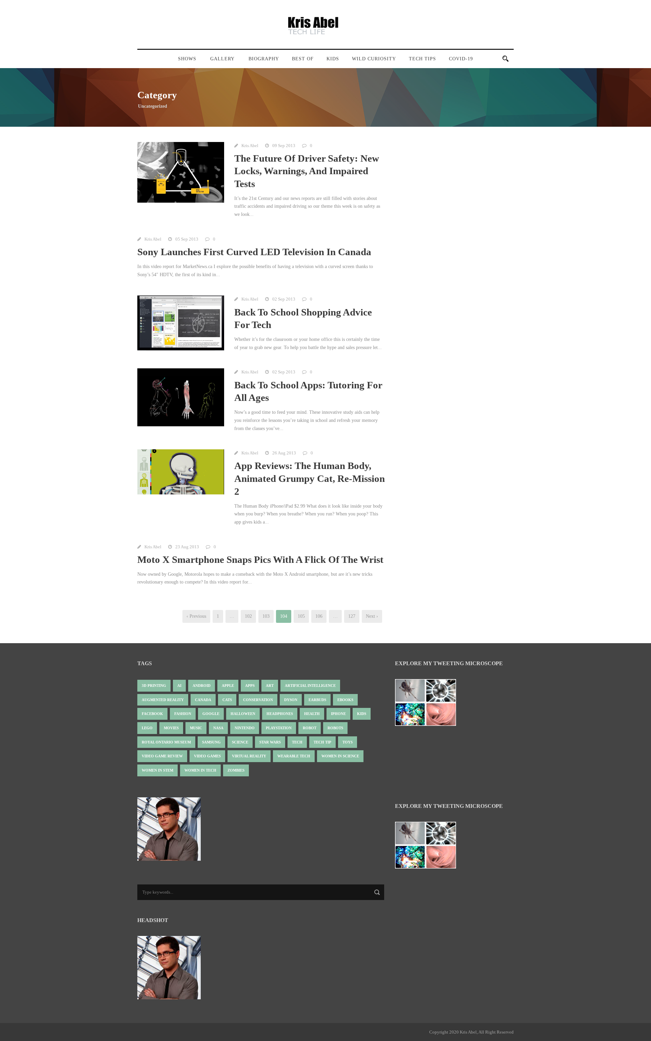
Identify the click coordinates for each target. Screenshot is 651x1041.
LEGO (147, 728)
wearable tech (293, 756)
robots (335, 728)
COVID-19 (461, 58)
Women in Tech (200, 770)
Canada (203, 700)
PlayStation (279, 728)
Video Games (207, 756)
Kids (333, 58)
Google (210, 714)
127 (351, 616)
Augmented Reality (163, 700)
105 (301, 616)
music (196, 728)
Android (202, 685)
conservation (258, 700)
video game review (162, 756)
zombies (236, 770)
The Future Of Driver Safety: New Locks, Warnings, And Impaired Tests (306, 171)
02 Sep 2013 (283, 299)
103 (266, 616)
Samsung (211, 742)
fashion (182, 714)
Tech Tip (322, 742)
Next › (372, 616)
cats (227, 700)
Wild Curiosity (374, 58)
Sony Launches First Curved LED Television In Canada (254, 251)
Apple (228, 685)
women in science (340, 756)
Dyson (290, 700)
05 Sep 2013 (186, 239)
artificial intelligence (310, 685)
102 (248, 616)
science (240, 742)
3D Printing (154, 685)
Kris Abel (249, 145)
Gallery (222, 58)
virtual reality (249, 756)
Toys (347, 742)
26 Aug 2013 (284, 452)
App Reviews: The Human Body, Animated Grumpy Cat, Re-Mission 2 (309, 478)
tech (297, 742)
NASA (218, 728)
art (270, 685)
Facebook (152, 714)
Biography (264, 58)
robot (309, 728)
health (312, 714)
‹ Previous (196, 616)
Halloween (243, 714)
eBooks (345, 700)
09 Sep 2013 (283, 145)
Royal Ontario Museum (166, 742)
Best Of (303, 58)
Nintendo (245, 728)
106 (318, 616)
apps (250, 685)
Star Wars (270, 742)
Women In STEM (157, 770)
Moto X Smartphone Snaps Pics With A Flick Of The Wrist (260, 559)
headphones (280, 714)
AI (179, 685)
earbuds (317, 700)
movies (171, 728)
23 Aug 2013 (187, 546)
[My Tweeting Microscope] (429, 704)
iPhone (338, 714)
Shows (187, 58)
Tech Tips (422, 58)
